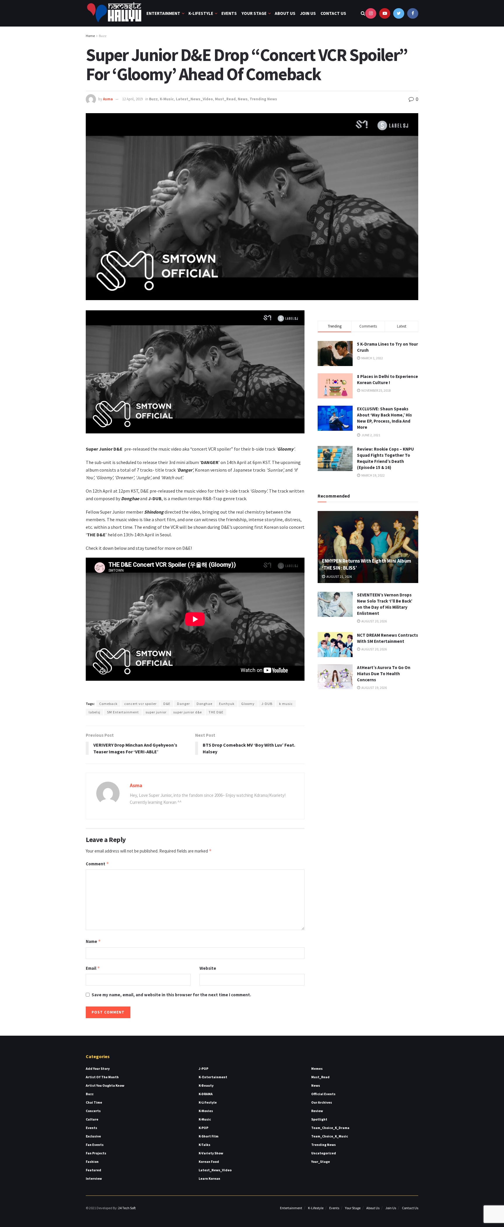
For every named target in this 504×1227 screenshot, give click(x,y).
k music (286, 703)
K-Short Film (208, 1136)
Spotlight (319, 1119)
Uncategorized (323, 1153)
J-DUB (266, 703)
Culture (92, 1119)
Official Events (323, 1094)
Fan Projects (96, 1153)
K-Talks (204, 1144)
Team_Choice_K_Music (329, 1136)
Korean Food (209, 1161)
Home (90, 36)
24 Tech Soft (127, 1208)
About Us (285, 13)
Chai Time (94, 1102)
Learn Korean (209, 1178)
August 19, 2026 (374, 687)
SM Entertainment (123, 712)
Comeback (108, 703)
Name (93, 941)
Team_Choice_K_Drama (330, 1128)
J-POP (203, 1068)
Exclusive (93, 1136)
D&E (166, 703)
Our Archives (321, 1102)
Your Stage (254, 13)
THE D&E (216, 712)
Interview (94, 1178)
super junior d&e (187, 712)
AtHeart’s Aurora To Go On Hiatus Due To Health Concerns (383, 673)
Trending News (263, 99)
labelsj (94, 712)
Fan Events (95, 1144)
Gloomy (248, 703)
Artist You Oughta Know (105, 1085)
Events (229, 13)
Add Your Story (98, 1068)
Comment (97, 864)
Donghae (204, 703)
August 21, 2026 (339, 576)
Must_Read (225, 99)
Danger (183, 703)
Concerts (93, 1111)
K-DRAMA (206, 1094)
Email (93, 968)
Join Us (308, 13)
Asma (108, 99)
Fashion (92, 1161)
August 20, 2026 (374, 621)
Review (317, 1111)
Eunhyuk (227, 703)
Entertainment (163, 13)
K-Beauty (206, 1085)
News (243, 99)
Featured (93, 1170)
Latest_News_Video (194, 99)
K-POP (203, 1128)
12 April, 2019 (132, 99)
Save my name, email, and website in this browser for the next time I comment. (171, 994)
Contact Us (333, 13)
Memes (317, 1068)
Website (208, 968)
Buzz (102, 36)
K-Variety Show (211, 1153)
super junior (156, 712)
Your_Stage (320, 1161)
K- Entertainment (213, 1077)
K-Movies (206, 1111)
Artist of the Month (102, 1077)
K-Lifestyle (200, 13)
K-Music (167, 99)
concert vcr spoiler (140, 703)
